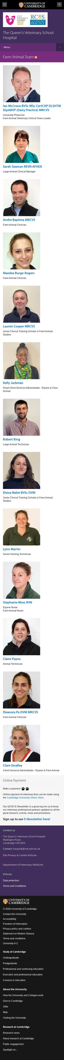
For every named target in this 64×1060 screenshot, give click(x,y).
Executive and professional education (23, 974)
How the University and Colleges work (23, 995)
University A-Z (10, 943)
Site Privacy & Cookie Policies (20, 855)
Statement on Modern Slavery (18, 933)
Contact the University (14, 914)
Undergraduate (11, 957)
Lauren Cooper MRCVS (19, 326)
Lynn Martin (11, 549)
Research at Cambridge (16, 1026)
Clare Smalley (12, 765)
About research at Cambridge (18, 1038)
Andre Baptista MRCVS (19, 220)
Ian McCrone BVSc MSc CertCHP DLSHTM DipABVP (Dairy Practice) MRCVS (32, 108)
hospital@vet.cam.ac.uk (26, 848)
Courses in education (14, 980)
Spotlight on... (10, 1049)
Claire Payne (12, 659)
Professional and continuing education (23, 969)
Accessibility (9, 919)
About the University (15, 989)
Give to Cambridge (13, 1001)
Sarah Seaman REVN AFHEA (22, 166)
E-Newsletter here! (37, 819)
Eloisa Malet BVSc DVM (19, 492)
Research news (11, 1033)
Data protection (11, 880)
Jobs (5, 1006)
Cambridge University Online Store (25, 797)
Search (59, 4)
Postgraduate (10, 963)
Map (5, 1012)
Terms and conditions (14, 938)
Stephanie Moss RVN (17, 602)
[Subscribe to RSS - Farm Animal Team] (36, 56)
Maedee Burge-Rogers (19, 273)
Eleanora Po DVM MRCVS (20, 712)
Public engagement (13, 1044)
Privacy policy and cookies (17, 928)
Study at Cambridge (14, 951)
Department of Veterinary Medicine (23, 864)
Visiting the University (14, 1018)
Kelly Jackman (13, 383)
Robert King (11, 439)
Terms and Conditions (14, 886)
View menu (4, 4)
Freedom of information (15, 924)
